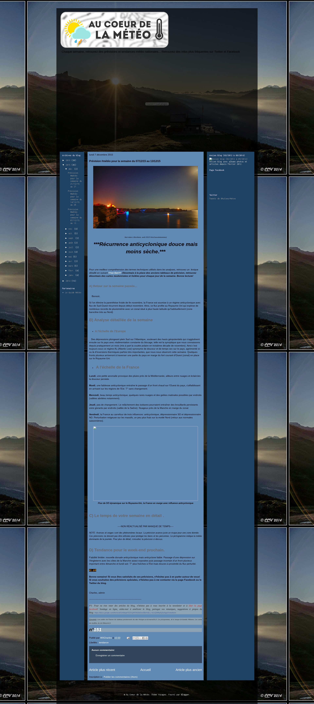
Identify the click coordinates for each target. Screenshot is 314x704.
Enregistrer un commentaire (110, 655)
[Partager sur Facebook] (143, 638)
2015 (68, 165)
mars (71, 266)
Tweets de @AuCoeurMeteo (222, 198)
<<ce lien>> (114, 272)
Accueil (145, 670)
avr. (71, 261)
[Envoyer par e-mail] (134, 638)
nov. (71, 229)
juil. (72, 247)
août (71, 243)
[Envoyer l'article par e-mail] (128, 637)
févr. (72, 270)
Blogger (185, 694)
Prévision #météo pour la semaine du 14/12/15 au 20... (75, 198)
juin (71, 252)
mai (71, 256)
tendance (104, 642)
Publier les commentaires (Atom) (121, 677)
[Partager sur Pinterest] (146, 638)
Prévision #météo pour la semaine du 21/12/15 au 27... (75, 180)
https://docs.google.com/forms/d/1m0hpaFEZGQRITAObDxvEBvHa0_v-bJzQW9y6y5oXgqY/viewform (135, 613)
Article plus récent (102, 670)
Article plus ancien (189, 670)
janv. (72, 275)
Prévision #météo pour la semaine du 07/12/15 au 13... (75, 216)
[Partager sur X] (140, 638)
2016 (68, 160)
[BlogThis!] (137, 638)
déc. (71, 169)
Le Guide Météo (73, 292)
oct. (71, 233)
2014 (68, 281)
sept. (72, 238)
